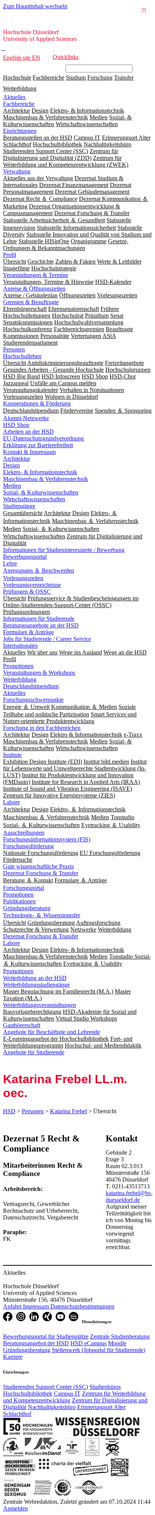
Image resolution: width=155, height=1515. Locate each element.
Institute (12, 755)
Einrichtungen (19, 131)
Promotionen (18, 666)
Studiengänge (19, 506)
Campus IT (67, 1393)
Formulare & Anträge (28, 632)
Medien (12, 485)
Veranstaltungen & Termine (35, 275)
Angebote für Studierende (33, 1052)
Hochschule (17, 77)
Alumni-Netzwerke (26, 418)
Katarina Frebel (68, 1111)
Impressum (36, 1306)
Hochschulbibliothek (27, 1393)
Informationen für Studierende (38, 618)
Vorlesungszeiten (23, 578)
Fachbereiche (48, 77)
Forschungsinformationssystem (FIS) (46, 839)
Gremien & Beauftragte (31, 302)
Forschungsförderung (28, 846)
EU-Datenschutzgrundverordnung (43, 438)
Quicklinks (66, 57)
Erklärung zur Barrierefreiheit (38, 445)
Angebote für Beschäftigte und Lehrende (51, 1032)
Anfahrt (13, 1306)
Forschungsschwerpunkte (33, 699)
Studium (76, 77)
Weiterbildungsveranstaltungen (39, 1005)
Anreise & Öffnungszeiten (34, 288)
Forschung (99, 77)
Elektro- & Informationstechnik (40, 472)
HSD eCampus (88, 1343)
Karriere (13, 1357)
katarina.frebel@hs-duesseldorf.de (129, 1196)
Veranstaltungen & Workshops (39, 672)
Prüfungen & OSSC (27, 591)
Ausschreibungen (23, 832)
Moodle (117, 1343)
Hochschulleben (22, 356)
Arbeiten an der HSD (28, 431)
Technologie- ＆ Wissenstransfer (41, 915)
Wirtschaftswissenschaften (34, 499)
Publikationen (19, 901)
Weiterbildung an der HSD (35, 978)
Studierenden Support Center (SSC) (45, 1387)
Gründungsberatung (26, 908)
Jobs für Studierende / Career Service (47, 639)
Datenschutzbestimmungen (82, 1306)
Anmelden (15, 1508)
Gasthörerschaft (21, 1025)
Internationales (20, 645)
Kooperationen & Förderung (37, 403)
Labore (11, 802)
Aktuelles (14, 97)
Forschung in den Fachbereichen (42, 728)
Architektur (16, 458)
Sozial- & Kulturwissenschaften (40, 492)
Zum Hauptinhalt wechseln (35, 6)
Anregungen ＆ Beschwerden (38, 570)
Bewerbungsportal (25, 556)
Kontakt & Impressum (29, 452)
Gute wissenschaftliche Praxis (38, 866)
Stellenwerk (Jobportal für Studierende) (98, 1350)
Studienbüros (105, 1387)
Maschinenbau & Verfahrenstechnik (45, 479)
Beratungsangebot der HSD (36, 1343)
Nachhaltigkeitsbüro (52, 1407)
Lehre (10, 563)
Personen (14, 349)
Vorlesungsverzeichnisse (32, 585)
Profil (9, 255)
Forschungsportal (23, 888)
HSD (9, 1111)
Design (11, 465)
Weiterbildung (19, 88)
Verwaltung (16, 171)
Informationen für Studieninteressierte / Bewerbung (64, 550)
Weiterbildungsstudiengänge (36, 984)
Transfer (124, 77)
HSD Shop (16, 425)
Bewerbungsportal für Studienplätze (45, 1336)
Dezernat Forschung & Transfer (40, 873)
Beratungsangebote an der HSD (41, 625)
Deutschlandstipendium (31, 686)
